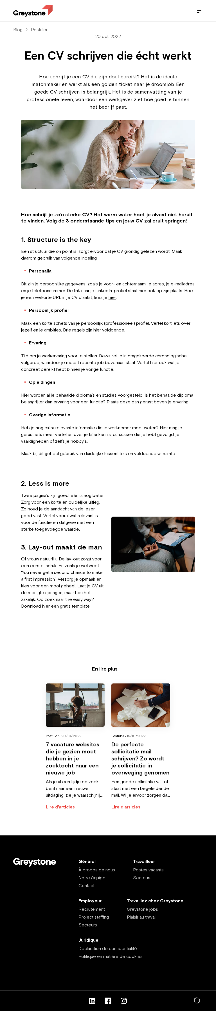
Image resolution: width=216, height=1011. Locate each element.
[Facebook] (108, 1001)
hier (112, 297)
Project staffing (93, 916)
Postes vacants (148, 869)
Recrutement (91, 909)
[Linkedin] (92, 1001)
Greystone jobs (142, 909)
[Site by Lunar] (197, 1001)
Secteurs (142, 877)
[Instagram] (123, 1001)
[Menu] (200, 10)
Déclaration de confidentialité (107, 948)
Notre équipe (91, 877)
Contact (86, 885)
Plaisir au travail (141, 916)
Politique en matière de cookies (110, 956)
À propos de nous (96, 869)
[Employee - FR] (33, 11)
